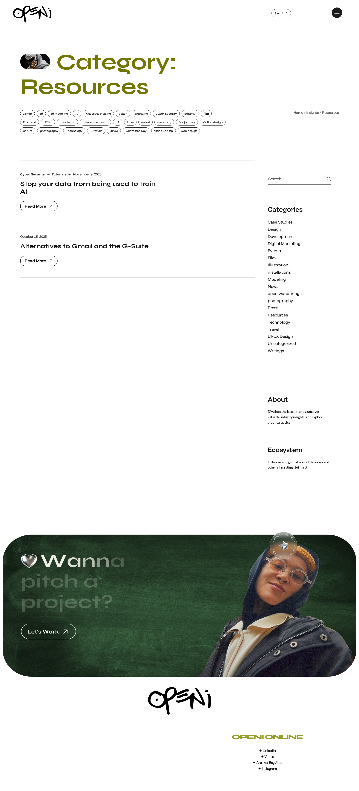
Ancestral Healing (98, 113)
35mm (27, 113)
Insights (312, 112)
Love (130, 122)
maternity (164, 122)
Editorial (190, 113)
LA (117, 122)
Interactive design (95, 122)
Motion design (212, 122)
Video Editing (163, 131)
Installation (67, 122)
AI (77, 113)
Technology (74, 131)
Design (274, 229)
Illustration (278, 264)
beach (123, 113)
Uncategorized (282, 343)
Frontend (29, 122)
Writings (276, 350)
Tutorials (96, 131)
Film (272, 257)
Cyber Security (166, 113)
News (273, 286)
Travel (273, 329)
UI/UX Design (280, 336)
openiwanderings (285, 293)
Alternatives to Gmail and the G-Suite (84, 246)
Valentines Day (136, 131)
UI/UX (114, 131)
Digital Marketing (284, 243)
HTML (48, 122)
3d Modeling (59, 113)
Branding (141, 113)
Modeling (277, 279)
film (206, 113)
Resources (278, 315)
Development (281, 236)
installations (279, 272)
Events (274, 250)
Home (298, 112)
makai (145, 122)
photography (49, 131)
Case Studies (280, 222)
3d (41, 113)
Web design (188, 131)
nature (28, 131)
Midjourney (187, 122)
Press (273, 307)
